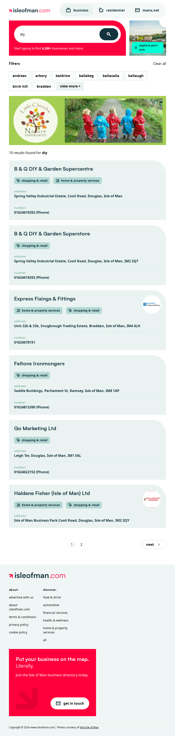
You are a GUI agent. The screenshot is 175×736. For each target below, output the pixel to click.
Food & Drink (52, 597)
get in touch (73, 703)
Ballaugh (136, 75)
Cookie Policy (18, 632)
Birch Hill (20, 86)
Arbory (41, 75)
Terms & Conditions (22, 617)
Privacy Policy (18, 625)
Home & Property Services (55, 630)
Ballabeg (86, 75)
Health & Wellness (56, 620)
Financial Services (55, 613)
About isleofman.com (19, 607)
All (45, 640)
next (150, 544)
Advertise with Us (21, 597)
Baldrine (63, 75)
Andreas (19, 75)
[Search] (108, 34)
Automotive (51, 605)
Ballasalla (111, 75)
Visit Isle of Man (89, 727)
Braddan (44, 86)
